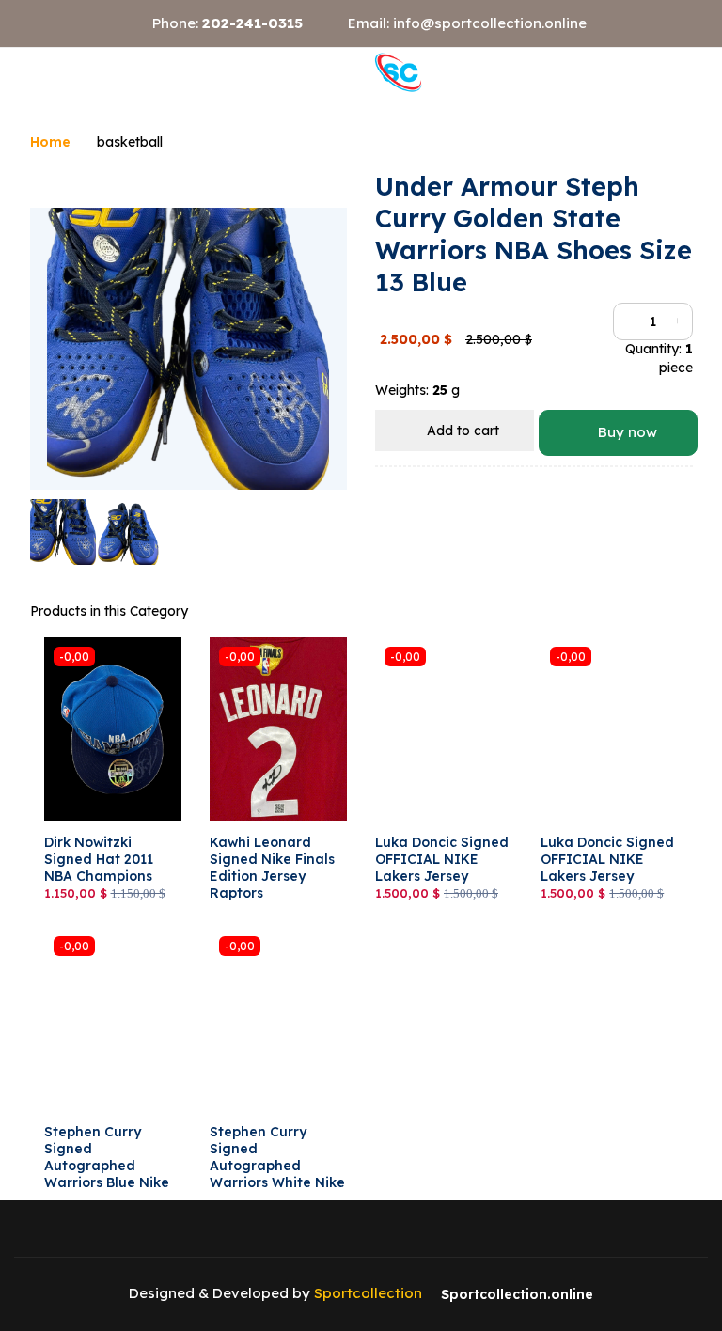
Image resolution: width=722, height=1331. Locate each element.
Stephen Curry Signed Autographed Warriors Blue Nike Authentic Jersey (106, 1166)
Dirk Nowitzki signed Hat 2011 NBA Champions (98, 859)
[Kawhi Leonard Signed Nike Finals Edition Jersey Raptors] (278, 729)
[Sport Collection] (398, 72)
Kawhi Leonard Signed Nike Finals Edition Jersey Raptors (272, 868)
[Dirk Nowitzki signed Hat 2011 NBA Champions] (112, 729)
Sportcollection (368, 1293)
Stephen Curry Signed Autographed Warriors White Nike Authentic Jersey (277, 1166)
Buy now (625, 432)
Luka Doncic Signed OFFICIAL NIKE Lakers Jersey (442, 859)
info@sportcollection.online (490, 23)
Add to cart (461, 430)
